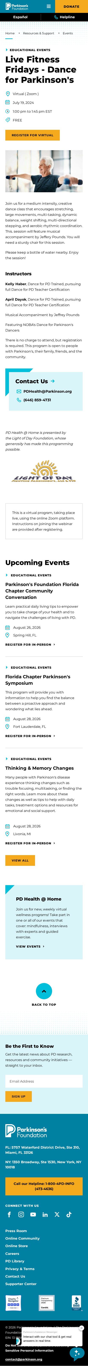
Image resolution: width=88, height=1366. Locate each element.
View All (20, 860)
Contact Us (15, 1276)
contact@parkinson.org (23, 1359)
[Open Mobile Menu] (48, 6)
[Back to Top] (44, 991)
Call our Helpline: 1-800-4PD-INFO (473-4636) (44, 1186)
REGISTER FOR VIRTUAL (32, 135)
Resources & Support (38, 33)
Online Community (22, 1238)
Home (10, 33)
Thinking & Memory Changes (39, 768)
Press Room (16, 1231)
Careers (12, 1254)
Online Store (16, 1246)
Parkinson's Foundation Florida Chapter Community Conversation (42, 591)
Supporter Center (21, 1284)
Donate (71, 7)
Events (68, 33)
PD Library (14, 1261)
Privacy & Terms (20, 1269)
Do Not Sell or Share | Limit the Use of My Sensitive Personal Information (37, 1347)
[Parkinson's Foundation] (17, 6)
